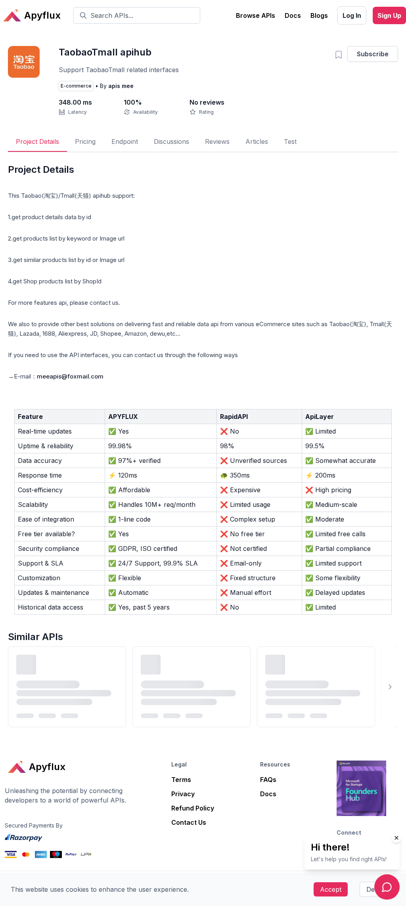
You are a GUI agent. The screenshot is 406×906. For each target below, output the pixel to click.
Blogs (319, 15)
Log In (352, 15)
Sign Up (389, 15)
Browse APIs (255, 15)
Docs (293, 15)
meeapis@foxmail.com (70, 376)
